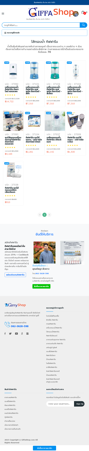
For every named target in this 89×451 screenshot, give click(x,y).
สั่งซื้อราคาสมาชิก (44, 448)
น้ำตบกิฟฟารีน (51, 359)
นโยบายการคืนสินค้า (11, 425)
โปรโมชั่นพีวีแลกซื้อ (52, 316)
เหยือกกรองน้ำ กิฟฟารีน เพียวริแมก (54, 140)
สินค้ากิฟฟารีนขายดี (53, 371)
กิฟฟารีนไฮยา (50, 355)
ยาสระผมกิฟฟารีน (11, 397)
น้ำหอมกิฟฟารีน (51, 375)
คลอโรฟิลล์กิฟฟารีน (11, 413)
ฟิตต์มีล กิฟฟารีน (52, 320)
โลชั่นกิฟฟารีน (51, 363)
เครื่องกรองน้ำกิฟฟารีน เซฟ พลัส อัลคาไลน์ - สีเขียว (54, 90)
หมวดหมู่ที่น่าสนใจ (13, 33)
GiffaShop (25, 440)
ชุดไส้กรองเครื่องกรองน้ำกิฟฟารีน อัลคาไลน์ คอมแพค (13, 141)
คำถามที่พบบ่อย (10, 421)
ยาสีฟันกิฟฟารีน (51, 367)
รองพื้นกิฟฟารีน (51, 351)
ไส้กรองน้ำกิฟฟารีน (52, 332)
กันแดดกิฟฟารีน (10, 405)
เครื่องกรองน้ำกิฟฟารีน (54, 328)
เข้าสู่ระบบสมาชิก (52, 382)
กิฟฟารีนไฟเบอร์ (51, 336)
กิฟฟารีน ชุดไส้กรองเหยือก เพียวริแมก (12, 190)
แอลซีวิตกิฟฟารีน (10, 409)
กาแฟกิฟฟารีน (51, 324)
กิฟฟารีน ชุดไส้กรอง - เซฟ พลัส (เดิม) (75, 140)
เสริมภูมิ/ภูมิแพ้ (51, 347)
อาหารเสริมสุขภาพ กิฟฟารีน (55, 340)
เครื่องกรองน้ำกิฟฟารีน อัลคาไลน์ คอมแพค (12, 89)
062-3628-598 (42, 273)
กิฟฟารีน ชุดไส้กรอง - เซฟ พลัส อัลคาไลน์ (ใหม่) (34, 140)
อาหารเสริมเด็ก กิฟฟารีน (54, 343)
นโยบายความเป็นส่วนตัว (13, 429)
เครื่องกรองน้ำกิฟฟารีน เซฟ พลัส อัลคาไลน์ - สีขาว (75, 90)
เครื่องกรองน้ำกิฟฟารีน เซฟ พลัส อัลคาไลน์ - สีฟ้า (33, 90)
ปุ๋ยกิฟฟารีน (8, 417)
